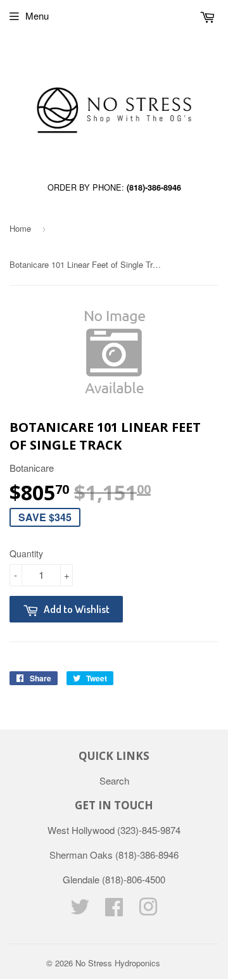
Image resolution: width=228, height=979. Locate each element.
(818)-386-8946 (154, 187)
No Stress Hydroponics (117, 963)
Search (114, 780)
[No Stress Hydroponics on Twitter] (79, 910)
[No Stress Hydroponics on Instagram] (148, 910)
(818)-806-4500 (133, 879)
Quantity (26, 553)
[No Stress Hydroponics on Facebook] (114, 910)
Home (20, 228)
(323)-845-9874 (148, 830)
